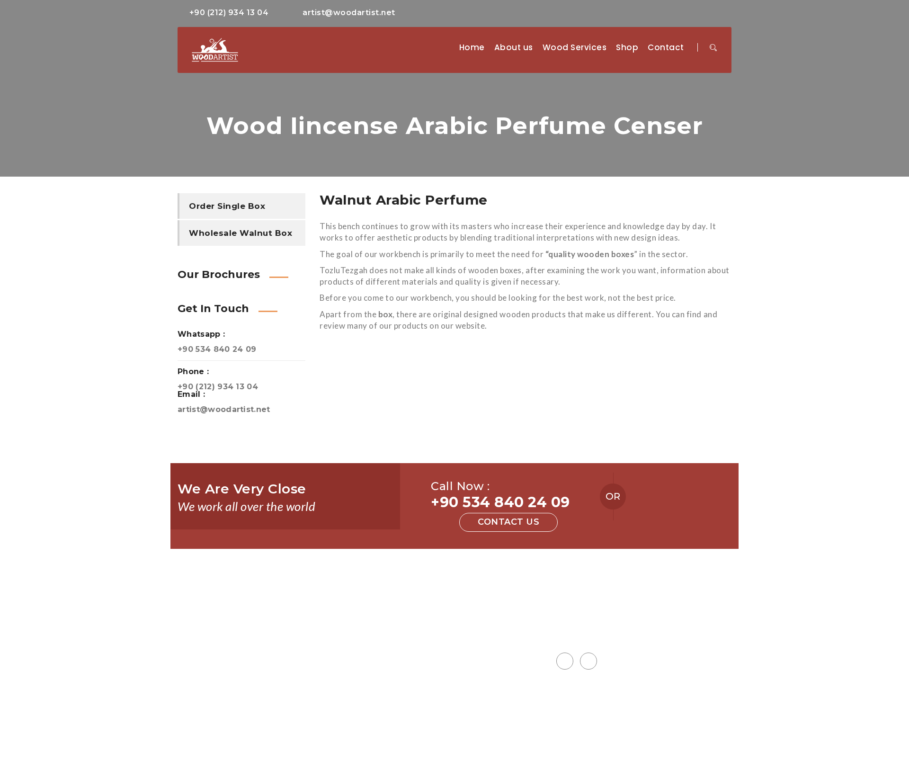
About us (513, 47)
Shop (627, 47)
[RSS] (728, 13)
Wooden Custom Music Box (482, 631)
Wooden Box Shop (361, 649)
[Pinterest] (699, 13)
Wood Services (575, 47)
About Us (345, 631)
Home (472, 47)
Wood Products (462, 614)
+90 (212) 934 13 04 (228, 12)
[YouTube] (684, 13)
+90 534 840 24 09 (500, 502)
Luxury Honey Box (467, 683)
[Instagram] (714, 13)
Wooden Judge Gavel (471, 666)
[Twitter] (655, 13)
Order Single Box (227, 206)
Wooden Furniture (467, 649)
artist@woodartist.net (349, 12)
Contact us (508, 522)
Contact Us (348, 666)
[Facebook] (670, 13)
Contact (666, 47)
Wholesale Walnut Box (240, 233)
